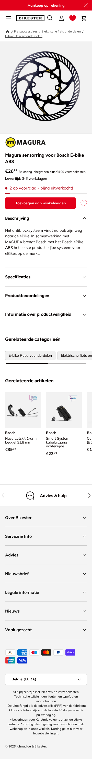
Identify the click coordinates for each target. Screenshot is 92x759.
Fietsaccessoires (26, 31)
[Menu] (8, 18)
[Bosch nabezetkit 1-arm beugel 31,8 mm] (23, 410)
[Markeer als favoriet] (81, 203)
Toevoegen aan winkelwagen (40, 203)
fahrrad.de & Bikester (31, 746)
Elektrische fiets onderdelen (61, 31)
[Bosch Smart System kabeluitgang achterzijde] (64, 410)
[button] (72, 18)
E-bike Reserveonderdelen (23, 36)
